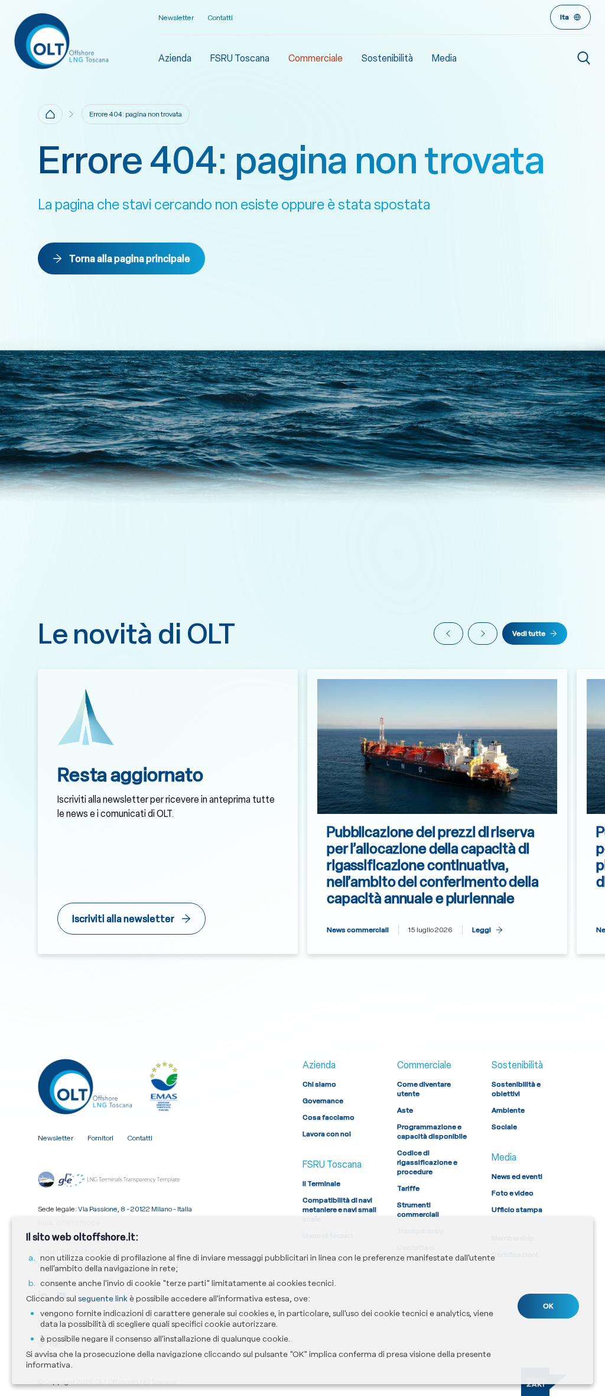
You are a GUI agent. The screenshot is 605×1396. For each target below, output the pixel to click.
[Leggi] (437, 812)
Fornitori (100, 1138)
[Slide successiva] (482, 633)
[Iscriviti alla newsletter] (167, 812)
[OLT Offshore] (86, 41)
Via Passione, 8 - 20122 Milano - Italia (135, 1209)
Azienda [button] (174, 58)
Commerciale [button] (315, 58)
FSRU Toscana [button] (239, 58)
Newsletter (176, 17)
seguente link (103, 1298)
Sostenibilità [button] (387, 58)
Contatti (220, 17)
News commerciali (358, 930)
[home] (50, 114)
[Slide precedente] (448, 633)
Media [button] (444, 58)
